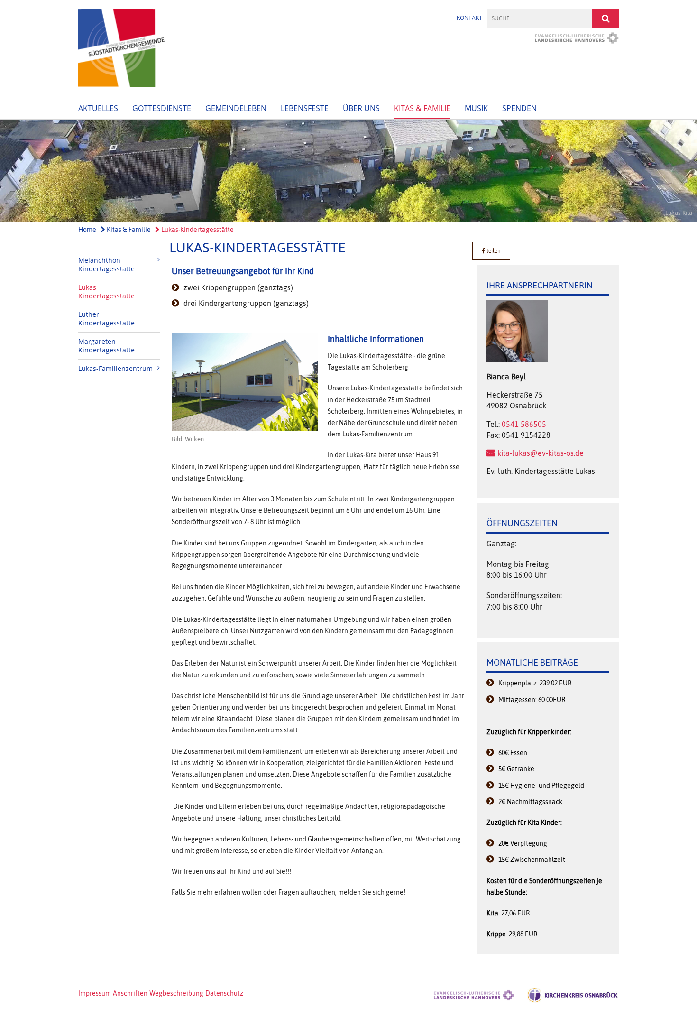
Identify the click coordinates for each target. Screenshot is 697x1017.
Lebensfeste (305, 108)
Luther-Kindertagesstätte (106, 318)
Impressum (94, 993)
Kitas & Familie (422, 108)
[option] (348, 170)
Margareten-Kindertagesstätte (106, 345)
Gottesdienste (161, 108)
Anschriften (130, 993)
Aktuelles (98, 108)
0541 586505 (524, 424)
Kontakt (469, 18)
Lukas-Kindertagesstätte (197, 229)
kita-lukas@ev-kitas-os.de (540, 453)
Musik (476, 108)
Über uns (361, 108)
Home (87, 229)
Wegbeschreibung (176, 993)
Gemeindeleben (235, 108)
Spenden (519, 108)
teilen (493, 251)
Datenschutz (224, 993)
